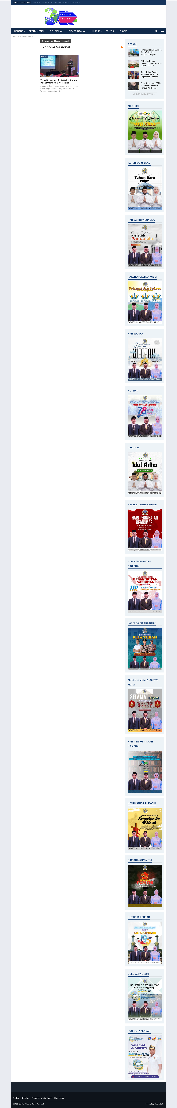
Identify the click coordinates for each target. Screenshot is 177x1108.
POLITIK (110, 31)
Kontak (35, 3)
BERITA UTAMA (36, 31)
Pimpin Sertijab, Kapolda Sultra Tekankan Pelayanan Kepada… (151, 52)
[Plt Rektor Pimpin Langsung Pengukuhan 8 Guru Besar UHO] (133, 64)
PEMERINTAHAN (77, 31)
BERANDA (19, 31)
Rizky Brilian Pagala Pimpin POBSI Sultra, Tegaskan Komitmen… (150, 74)
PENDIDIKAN (56, 31)
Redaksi (44, 3)
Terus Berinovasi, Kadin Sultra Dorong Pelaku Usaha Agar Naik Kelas (58, 81)
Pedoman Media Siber (59, 3)
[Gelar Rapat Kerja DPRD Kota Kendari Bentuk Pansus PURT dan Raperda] (133, 86)
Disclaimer (74, 3)
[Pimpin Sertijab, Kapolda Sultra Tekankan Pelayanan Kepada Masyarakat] (133, 53)
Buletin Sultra (159, 1104)
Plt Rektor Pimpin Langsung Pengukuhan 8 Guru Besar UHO (151, 63)
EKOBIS (123, 31)
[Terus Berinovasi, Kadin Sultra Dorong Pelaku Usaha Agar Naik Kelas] (59, 66)
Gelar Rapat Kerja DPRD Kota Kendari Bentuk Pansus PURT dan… (151, 85)
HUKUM (96, 31)
